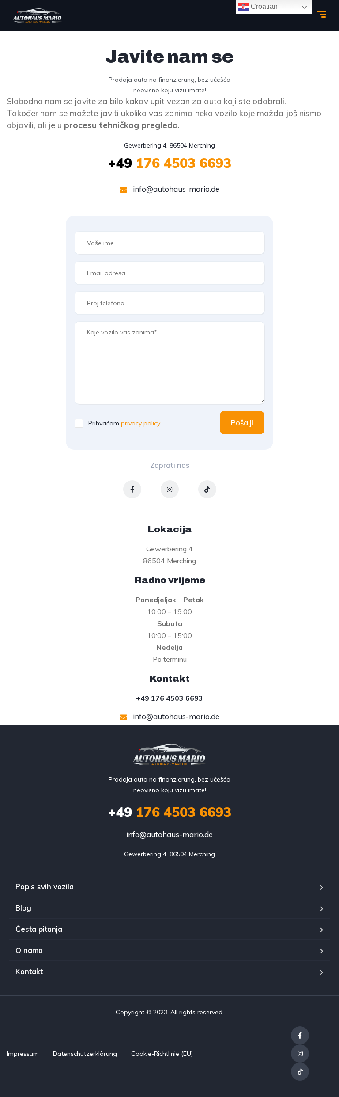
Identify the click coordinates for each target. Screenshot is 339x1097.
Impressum (23, 1054)
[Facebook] (132, 489)
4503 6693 (169, 698)
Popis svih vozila (44, 886)
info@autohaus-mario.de (175, 189)
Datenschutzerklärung (85, 1054)
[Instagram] (170, 489)
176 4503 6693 (169, 163)
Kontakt (29, 971)
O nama (29, 950)
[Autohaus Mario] (37, 15)
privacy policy (140, 423)
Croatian (263, 6)
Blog (23, 907)
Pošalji (242, 422)
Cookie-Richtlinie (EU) (162, 1054)
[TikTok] (207, 489)
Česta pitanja (38, 929)
